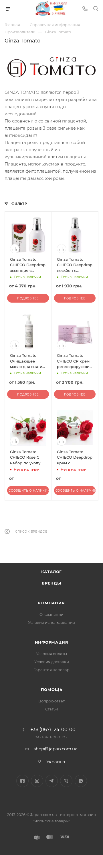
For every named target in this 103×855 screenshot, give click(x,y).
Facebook (22, 781)
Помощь (51, 689)
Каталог (51, 571)
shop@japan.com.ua (56, 748)
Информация (51, 642)
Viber (66, 781)
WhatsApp (81, 781)
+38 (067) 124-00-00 (53, 729)
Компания (51, 603)
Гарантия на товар (51, 669)
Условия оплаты (51, 653)
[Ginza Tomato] (51, 67)
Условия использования (51, 622)
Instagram (37, 781)
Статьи (51, 709)
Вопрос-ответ (51, 701)
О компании (51, 614)
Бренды (51, 583)
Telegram (51, 781)
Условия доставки (51, 661)
